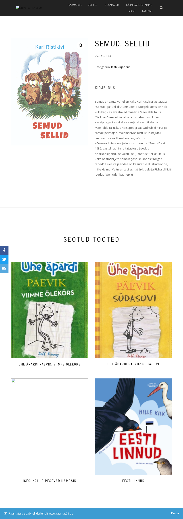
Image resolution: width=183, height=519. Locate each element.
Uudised (92, 5)
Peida (175, 513)
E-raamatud (112, 5)
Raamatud (75, 5)
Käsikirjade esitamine (139, 5)
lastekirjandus (121, 67)
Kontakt (147, 10)
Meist (132, 10)
